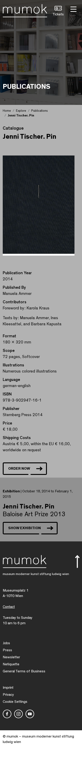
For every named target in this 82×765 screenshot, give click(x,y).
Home (7, 110)
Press (7, 650)
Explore (21, 110)
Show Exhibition (24, 528)
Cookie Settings (15, 701)
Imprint (8, 687)
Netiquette (11, 664)
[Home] (25, 9)
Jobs (6, 643)
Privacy (8, 694)
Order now (19, 468)
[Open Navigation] (73, 8)
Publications (39, 110)
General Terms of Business (24, 671)
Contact (9, 607)
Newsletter (11, 657)
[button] (58, 11)
